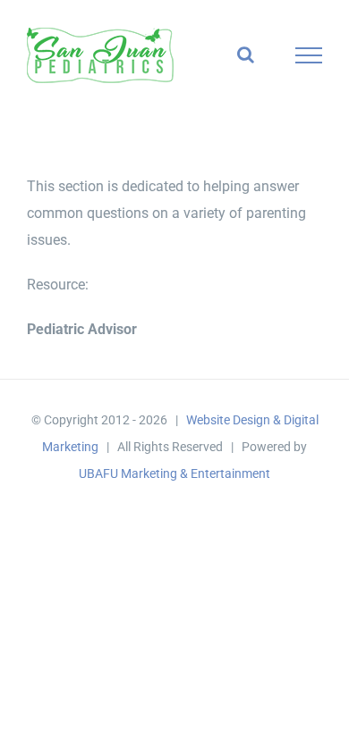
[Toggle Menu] (309, 55)
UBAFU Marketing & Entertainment (174, 473)
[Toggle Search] (245, 54)
